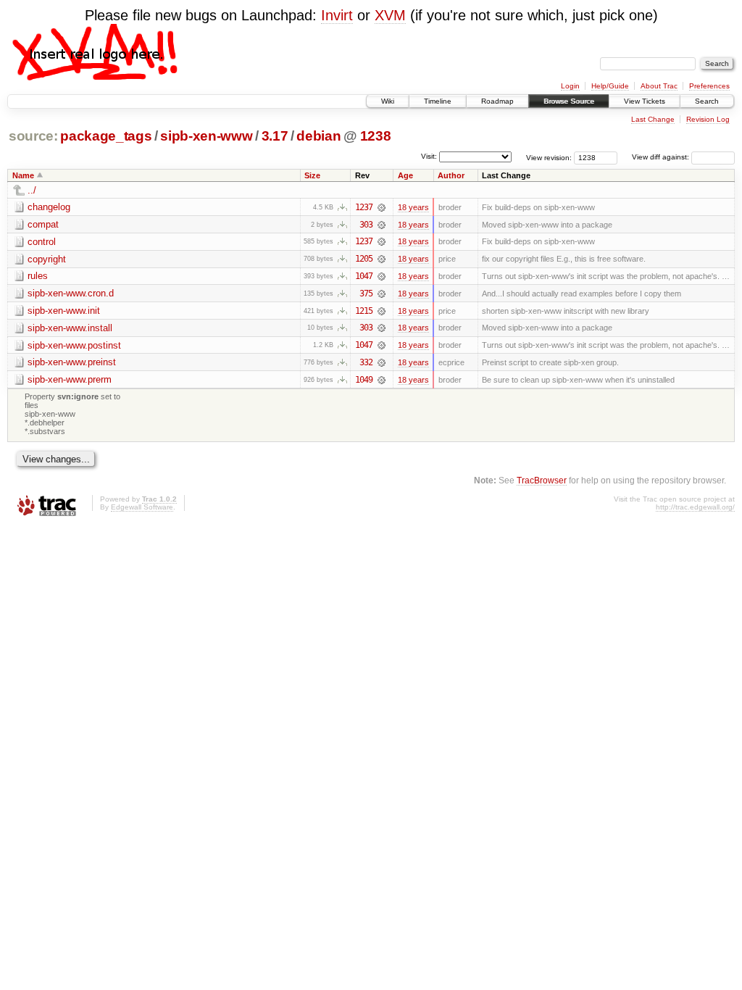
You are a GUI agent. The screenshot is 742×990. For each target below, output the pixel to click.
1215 (363, 311)
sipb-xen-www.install (70, 328)
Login (570, 86)
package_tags (105, 135)
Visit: (429, 156)
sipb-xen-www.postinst (74, 345)
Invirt (337, 15)
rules (38, 275)
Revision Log (708, 119)
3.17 (275, 135)
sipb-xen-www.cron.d (71, 293)
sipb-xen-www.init (64, 310)
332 (365, 362)
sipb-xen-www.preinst (72, 362)
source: (33, 135)
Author (451, 175)
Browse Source (568, 101)
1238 (375, 135)
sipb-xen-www (206, 135)
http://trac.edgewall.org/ (695, 507)
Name (23, 175)
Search (707, 101)
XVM (390, 15)
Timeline (437, 101)
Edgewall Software (142, 507)
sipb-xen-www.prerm (70, 379)
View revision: (549, 157)
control (42, 241)
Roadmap (497, 101)
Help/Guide (610, 86)
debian (318, 135)
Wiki (387, 101)
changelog (49, 206)
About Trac (659, 86)
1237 (363, 207)
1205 (363, 259)
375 (365, 293)
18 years (413, 207)
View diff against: (661, 157)
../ (32, 190)
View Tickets (644, 101)
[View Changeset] (381, 207)
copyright (47, 259)
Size (312, 175)
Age (405, 175)
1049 (363, 380)
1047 (363, 276)
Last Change (653, 119)
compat (43, 224)
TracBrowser (542, 480)
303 (365, 225)
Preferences (709, 86)
